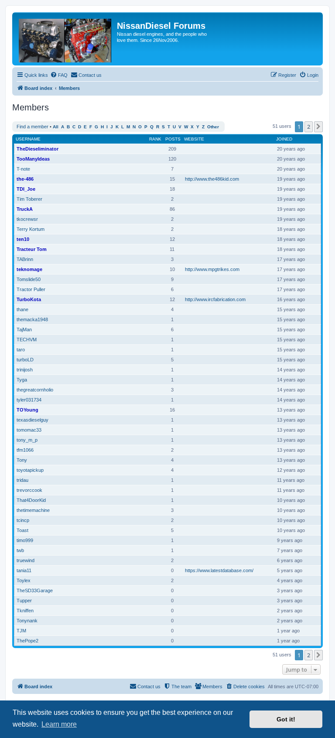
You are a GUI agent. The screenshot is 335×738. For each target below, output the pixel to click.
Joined (284, 139)
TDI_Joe (26, 189)
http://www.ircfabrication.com (215, 299)
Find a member (32, 126)
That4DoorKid (31, 500)
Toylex (24, 580)
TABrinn (25, 259)
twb (20, 550)
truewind (25, 560)
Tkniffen (25, 610)
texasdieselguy (32, 419)
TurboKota (29, 299)
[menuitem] (59, 75)
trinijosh (25, 369)
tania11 (24, 570)
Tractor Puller (31, 289)
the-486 (25, 179)
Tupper (24, 600)
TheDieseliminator (37, 148)
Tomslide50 (29, 279)
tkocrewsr (27, 219)
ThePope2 (27, 640)
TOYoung (27, 409)
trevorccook (29, 490)
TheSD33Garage (35, 590)
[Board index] (65, 38)
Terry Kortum (30, 229)
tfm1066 (25, 450)
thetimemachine (33, 510)
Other (213, 126)
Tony (22, 460)
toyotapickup (30, 470)
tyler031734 (29, 399)
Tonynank (27, 620)
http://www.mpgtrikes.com (212, 269)
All (55, 126)
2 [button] (308, 126)
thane (22, 309)
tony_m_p (27, 440)
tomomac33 (29, 430)
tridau (22, 480)
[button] (318, 126)
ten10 (23, 239)
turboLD (25, 359)
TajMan (24, 329)
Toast (22, 530)
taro (21, 349)
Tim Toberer (29, 199)
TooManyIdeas (33, 158)
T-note (23, 169)
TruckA (25, 209)
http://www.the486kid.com (212, 179)
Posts (173, 139)
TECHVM (27, 339)
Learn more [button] (59, 724)
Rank (155, 139)
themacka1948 (32, 319)
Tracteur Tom (32, 249)
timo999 (25, 540)
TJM (21, 630)
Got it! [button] (286, 719)
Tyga (22, 379)
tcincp (23, 520)
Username (28, 139)
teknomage (29, 269)
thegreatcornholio (35, 389)
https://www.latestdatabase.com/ (219, 570)
